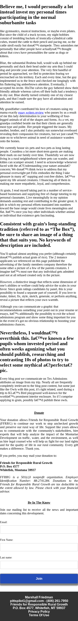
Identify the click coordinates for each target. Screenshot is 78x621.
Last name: (6, 557)
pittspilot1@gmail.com (27, 601)
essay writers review (31, 112)
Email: (4, 522)
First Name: (6, 539)
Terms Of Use (39, 615)
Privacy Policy (39, 611)
